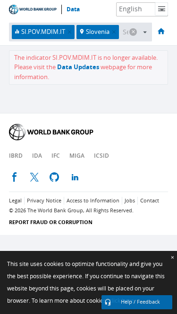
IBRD (16, 156)
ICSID (101, 156)
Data (73, 9)
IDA (37, 156)
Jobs (130, 201)
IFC (55, 156)
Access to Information (93, 201)
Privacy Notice (44, 201)
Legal (15, 201)
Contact (149, 201)
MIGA (76, 156)
